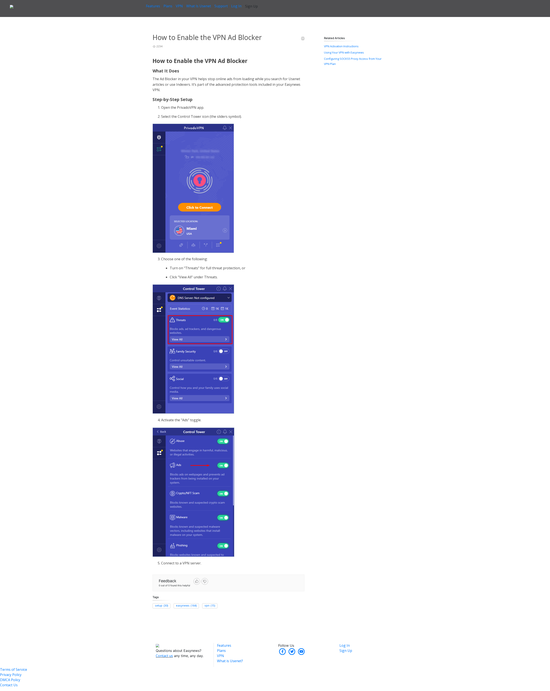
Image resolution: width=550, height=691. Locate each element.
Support (221, 6)
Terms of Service (13, 669)
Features (153, 6)
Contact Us (9, 685)
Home (156, 19)
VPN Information (175, 19)
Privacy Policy (10, 674)
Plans (167, 6)
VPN (179, 6)
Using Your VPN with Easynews (344, 52)
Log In (236, 6)
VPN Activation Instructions (341, 46)
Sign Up (251, 6)
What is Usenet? (230, 661)
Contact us (164, 655)
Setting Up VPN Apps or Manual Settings (215, 19)
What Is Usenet (198, 6)
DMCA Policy (10, 679)
